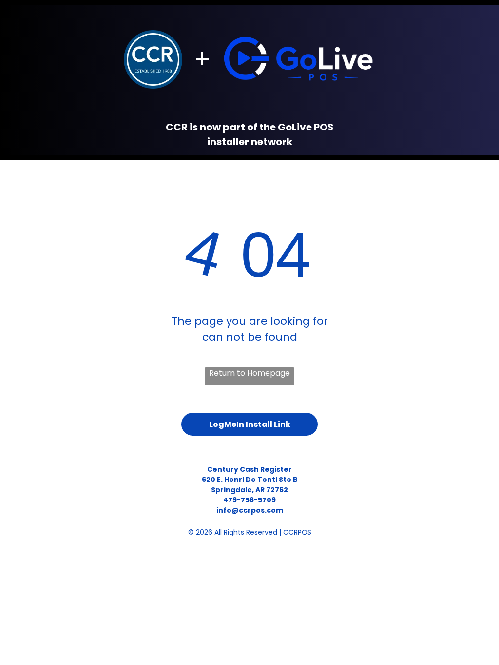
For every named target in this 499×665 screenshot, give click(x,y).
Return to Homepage (249, 373)
